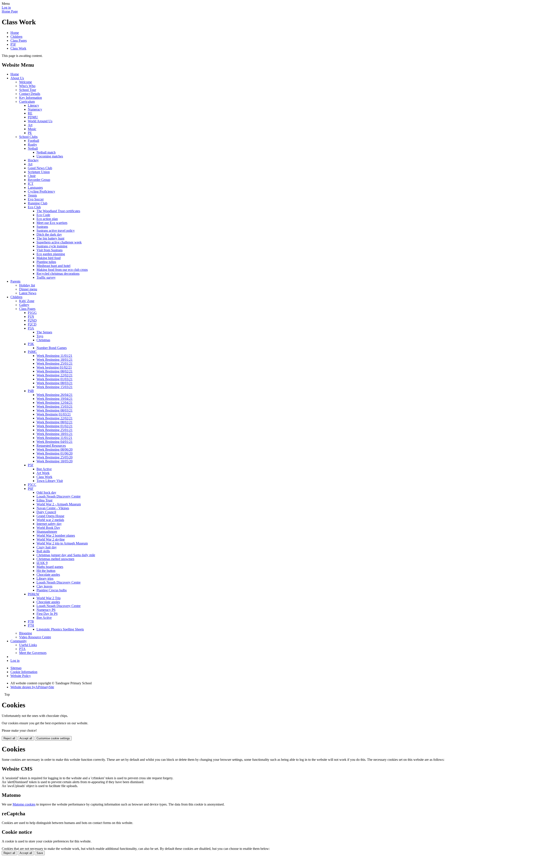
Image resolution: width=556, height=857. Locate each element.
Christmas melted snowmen (55, 559)
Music (32, 129)
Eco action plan (47, 219)
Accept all (26, 738)
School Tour (27, 90)
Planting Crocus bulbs (51, 590)
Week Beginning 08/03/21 (54, 383)
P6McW (33, 594)
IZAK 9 (42, 563)
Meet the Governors (32, 653)
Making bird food (48, 258)
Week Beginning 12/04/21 (54, 402)
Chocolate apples (48, 574)
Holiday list (27, 285)
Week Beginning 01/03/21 (54, 379)
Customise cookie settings (53, 738)
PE (30, 133)
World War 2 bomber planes (55, 535)
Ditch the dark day (49, 234)
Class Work (18, 48)
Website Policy (20, 676)
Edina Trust (44, 500)
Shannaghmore (46, 531)
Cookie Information (23, 672)
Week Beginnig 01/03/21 (53, 414)
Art (30, 125)
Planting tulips (46, 262)
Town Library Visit (49, 481)
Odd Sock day (46, 492)
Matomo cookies (24, 804)
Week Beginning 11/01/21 (54, 355)
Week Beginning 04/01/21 (54, 441)
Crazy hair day (46, 547)
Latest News (27, 293)
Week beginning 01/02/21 (54, 367)
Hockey (33, 160)
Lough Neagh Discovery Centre (58, 496)
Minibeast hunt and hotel (53, 266)
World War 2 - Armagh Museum (58, 504)
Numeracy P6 (45, 610)
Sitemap (16, 668)
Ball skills (43, 551)
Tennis (32, 195)
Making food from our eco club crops (62, 269)
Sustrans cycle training (51, 246)
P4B (31, 391)
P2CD (32, 324)
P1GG (32, 312)
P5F (13, 44)
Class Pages (18, 40)
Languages (35, 187)
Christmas (43, 340)
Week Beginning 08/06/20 (54, 449)
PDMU (33, 117)
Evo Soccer (36, 199)
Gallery (24, 305)
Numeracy (35, 109)
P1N (31, 316)
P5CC (32, 484)
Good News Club (40, 168)
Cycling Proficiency (41, 191)
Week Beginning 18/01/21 (54, 359)
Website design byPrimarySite (32, 687)
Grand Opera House (50, 516)
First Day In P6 (47, 613)
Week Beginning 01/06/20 (54, 453)
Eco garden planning (50, 254)
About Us (17, 78)
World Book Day (48, 527)
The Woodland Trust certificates (58, 211)
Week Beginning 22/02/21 (54, 375)
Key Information (30, 97)
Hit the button (45, 570)
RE (30, 113)
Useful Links (28, 645)
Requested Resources (51, 445)
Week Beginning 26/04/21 (54, 395)
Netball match (46, 152)
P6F (30, 488)
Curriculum (27, 101)
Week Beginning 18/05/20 (54, 461)
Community (18, 641)
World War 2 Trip (48, 598)
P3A (31, 328)
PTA (22, 649)
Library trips (44, 578)
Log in (6, 7)
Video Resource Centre (35, 637)
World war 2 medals (50, 520)
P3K (31, 344)
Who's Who (27, 86)
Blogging (25, 633)
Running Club (37, 203)
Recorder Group (39, 180)
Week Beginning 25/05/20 (54, 457)
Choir (32, 176)
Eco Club (34, 207)
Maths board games (49, 567)
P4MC (32, 352)
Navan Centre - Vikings (52, 508)
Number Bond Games (51, 348)
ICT (30, 183)
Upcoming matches (49, 156)
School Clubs (28, 137)
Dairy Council (46, 512)
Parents (15, 281)
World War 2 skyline (50, 539)
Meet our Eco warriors (51, 223)
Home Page (10, 11)
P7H (31, 625)
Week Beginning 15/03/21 (54, 387)
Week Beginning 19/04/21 (54, 398)
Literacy (33, 105)
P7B (31, 621)
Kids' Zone (26, 301)
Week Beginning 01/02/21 (54, 426)
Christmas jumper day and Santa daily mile (65, 555)
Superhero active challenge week (59, 242)
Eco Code (43, 215)
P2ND (32, 320)
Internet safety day (49, 524)
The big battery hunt (50, 238)
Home (14, 33)
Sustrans (42, 226)
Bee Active (44, 469)
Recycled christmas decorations (57, 273)
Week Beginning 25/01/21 (54, 363)
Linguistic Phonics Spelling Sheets (60, 629)
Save (39, 853)
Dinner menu (28, 289)
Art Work (43, 473)
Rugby (32, 144)
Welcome (25, 82)
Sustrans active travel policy (55, 230)
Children (16, 36)
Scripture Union (39, 172)
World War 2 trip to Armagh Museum (62, 543)
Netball (33, 148)
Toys (39, 336)
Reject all (9, 738)
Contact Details (29, 94)
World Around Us (40, 121)
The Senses (44, 332)
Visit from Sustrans (49, 250)
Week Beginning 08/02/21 (54, 371)
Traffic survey (46, 277)
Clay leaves (44, 586)
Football (33, 140)
